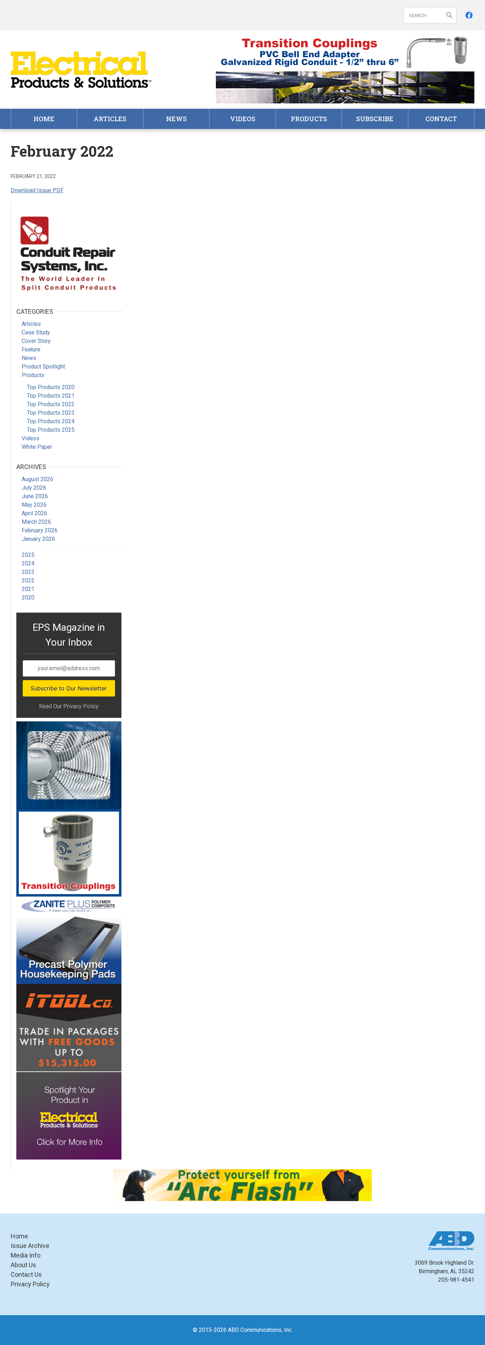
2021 (28, 589)
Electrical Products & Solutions (82, 70)
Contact (441, 118)
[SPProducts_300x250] (68, 853)
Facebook (469, 15)
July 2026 (34, 487)
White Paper (37, 446)
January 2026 (38, 539)
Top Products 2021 (51, 395)
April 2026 (34, 513)
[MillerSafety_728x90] (242, 1185)
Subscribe (374, 118)
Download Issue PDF (37, 190)
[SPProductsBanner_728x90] (345, 52)
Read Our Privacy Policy (69, 706)
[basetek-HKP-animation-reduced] (68, 940)
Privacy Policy (30, 1284)
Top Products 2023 (51, 412)
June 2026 (35, 496)
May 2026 (34, 504)
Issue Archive (30, 1245)
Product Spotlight (43, 366)
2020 (28, 597)
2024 (28, 563)
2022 (28, 580)
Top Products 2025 (51, 429)
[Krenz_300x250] (68, 765)
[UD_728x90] (345, 87)
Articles (110, 118)
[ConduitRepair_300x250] (68, 252)
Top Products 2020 (51, 387)
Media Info (25, 1255)
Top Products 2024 (51, 421)
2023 (28, 572)
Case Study (36, 332)
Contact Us (26, 1274)
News (176, 118)
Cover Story (36, 341)
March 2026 (36, 521)
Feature (31, 349)
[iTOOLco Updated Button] (68, 1027)
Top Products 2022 (51, 404)
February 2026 (40, 530)
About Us (23, 1265)
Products (309, 118)
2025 (28, 555)
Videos (242, 118)
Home (43, 118)
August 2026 (37, 479)
